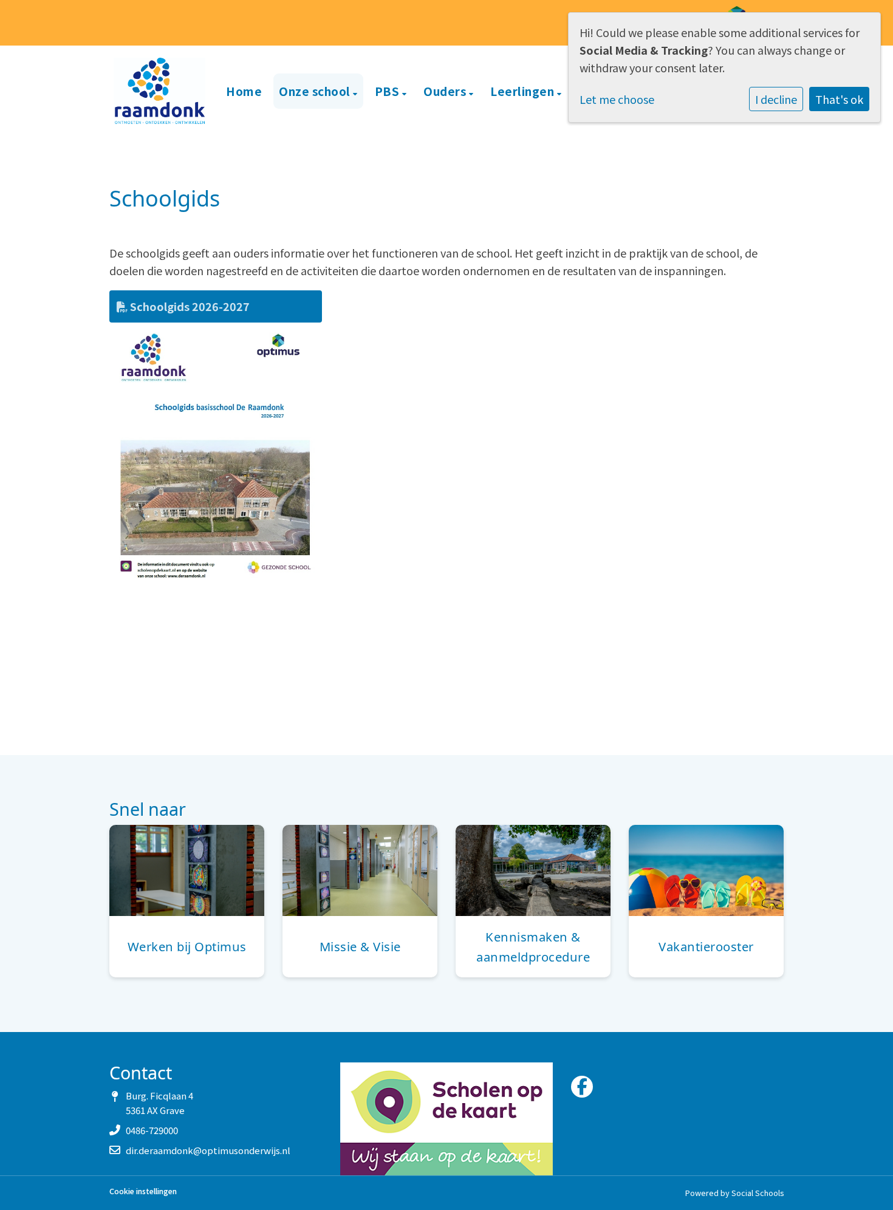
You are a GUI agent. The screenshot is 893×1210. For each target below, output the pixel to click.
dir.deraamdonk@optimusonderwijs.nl (208, 1150)
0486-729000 (152, 1130)
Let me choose (617, 99)
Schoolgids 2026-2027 (189, 306)
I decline (776, 99)
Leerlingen (523, 91)
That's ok (839, 99)
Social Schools (757, 1192)
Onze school (316, 91)
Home (244, 91)
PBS (388, 91)
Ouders (446, 91)
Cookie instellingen (143, 1191)
